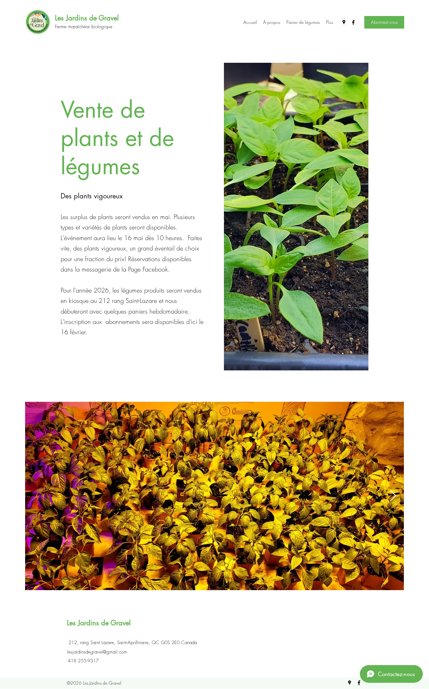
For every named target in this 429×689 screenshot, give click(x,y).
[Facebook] (353, 22)
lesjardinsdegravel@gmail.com (97, 652)
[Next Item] (393, 496)
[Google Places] (344, 22)
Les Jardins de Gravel (87, 17)
